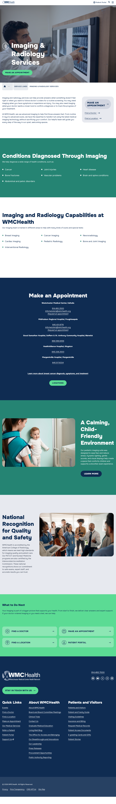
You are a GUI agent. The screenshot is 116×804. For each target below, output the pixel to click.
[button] (113, 2)
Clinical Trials (34, 717)
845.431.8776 (58, 324)
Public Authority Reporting (40, 757)
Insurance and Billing (77, 721)
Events (5, 708)
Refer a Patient (8, 730)
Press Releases (35, 748)
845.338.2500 (58, 352)
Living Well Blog (35, 730)
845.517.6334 (58, 362)
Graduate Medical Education (41, 726)
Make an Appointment (11, 721)
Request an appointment (58, 314)
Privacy (5, 789)
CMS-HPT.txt (31, 789)
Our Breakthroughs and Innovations (44, 739)
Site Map (41, 789)
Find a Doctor (91, 113)
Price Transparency (17, 789)
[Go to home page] (21, 676)
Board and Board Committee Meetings (45, 712)
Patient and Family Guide (78, 712)
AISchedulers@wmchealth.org (58, 311)
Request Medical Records (79, 726)
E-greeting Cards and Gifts (79, 735)
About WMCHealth (37, 708)
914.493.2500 (58, 308)
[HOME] (5, 86)
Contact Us (33, 721)
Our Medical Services (11, 726)
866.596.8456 (58, 341)
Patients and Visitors (77, 708)
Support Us (7, 739)
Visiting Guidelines (76, 717)
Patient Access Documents (79, 730)
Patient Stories (74, 739)
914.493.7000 (98, 672)
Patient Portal (8, 735)
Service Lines (20, 86)
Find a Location (91, 118)
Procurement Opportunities (40, 753)
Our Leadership (35, 744)
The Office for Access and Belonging (44, 735)
